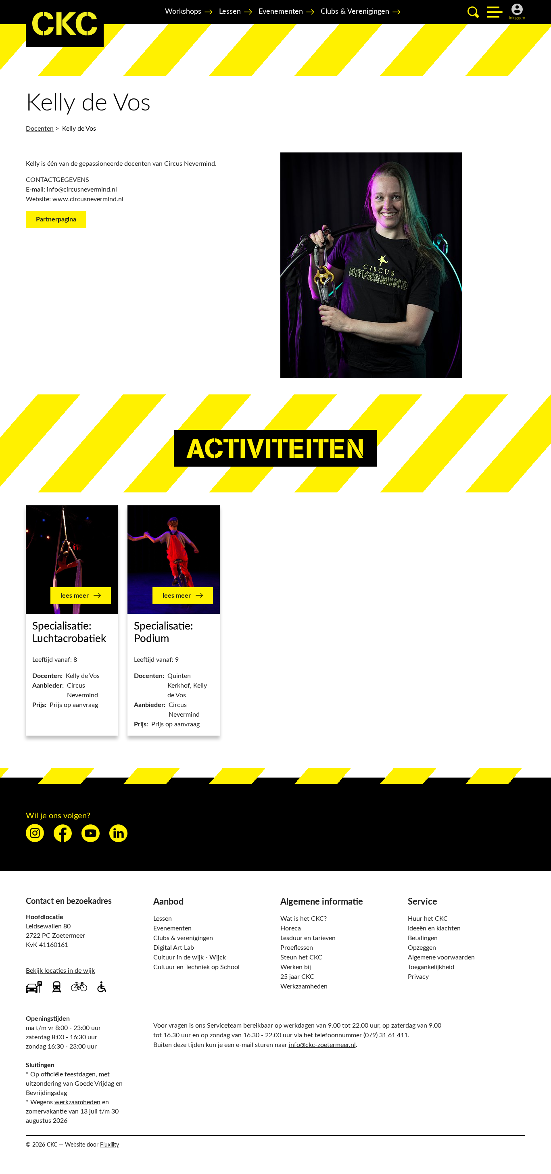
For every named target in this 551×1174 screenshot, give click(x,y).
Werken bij (295, 967)
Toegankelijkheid (431, 967)
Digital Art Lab (173, 948)
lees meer (75, 595)
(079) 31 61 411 (385, 1035)
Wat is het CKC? (303, 918)
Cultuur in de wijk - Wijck (189, 957)
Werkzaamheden (304, 986)
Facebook (63, 833)
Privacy (418, 977)
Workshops (183, 11)
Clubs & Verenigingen (355, 11)
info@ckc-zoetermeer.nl (322, 1045)
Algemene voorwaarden (441, 957)
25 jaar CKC (297, 977)
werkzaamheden (77, 1102)
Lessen (230, 11)
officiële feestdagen (68, 1074)
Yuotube (90, 833)
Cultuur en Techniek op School (196, 967)
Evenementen (281, 11)
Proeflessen (296, 948)
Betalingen (423, 938)
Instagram (35, 833)
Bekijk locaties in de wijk (60, 971)
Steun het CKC (301, 957)
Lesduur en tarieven (308, 938)
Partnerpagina (56, 219)
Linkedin (118, 833)
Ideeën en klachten (434, 928)
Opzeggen (422, 948)
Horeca (290, 928)
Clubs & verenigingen (183, 938)
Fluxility (109, 1145)
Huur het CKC (428, 918)
